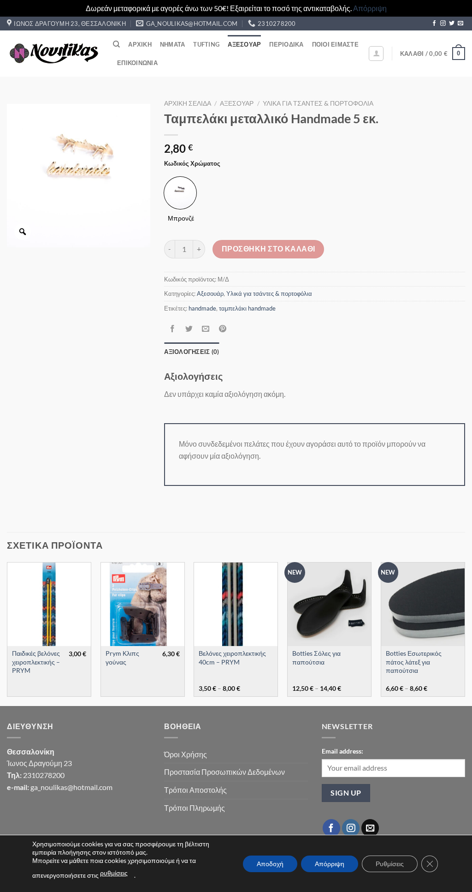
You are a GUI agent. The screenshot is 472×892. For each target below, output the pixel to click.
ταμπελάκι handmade (247, 308)
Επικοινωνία (137, 62)
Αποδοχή (270, 864)
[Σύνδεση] (376, 53)
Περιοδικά (286, 44)
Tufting (206, 44)
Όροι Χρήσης (185, 754)
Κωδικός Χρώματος (192, 164)
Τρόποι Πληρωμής (194, 807)
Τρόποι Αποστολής (195, 789)
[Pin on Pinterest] (222, 328)
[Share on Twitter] (189, 328)
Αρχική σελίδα (187, 103)
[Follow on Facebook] (434, 23)
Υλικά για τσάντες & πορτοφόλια (318, 103)
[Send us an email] (460, 23)
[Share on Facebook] (172, 328)
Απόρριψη (370, 8)
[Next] (465, 633)
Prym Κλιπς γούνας (122, 657)
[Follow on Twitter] (451, 23)
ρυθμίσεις (114, 873)
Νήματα (172, 44)
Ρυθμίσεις (390, 864)
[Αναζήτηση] (116, 44)
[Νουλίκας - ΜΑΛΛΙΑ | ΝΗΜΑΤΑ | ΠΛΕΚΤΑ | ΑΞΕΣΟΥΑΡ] (53, 53)
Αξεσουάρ (244, 44)
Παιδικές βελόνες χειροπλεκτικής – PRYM (36, 661)
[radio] (180, 193)
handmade (202, 308)
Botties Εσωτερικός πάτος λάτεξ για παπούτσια (414, 661)
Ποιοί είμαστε (335, 44)
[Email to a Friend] (205, 328)
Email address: (342, 751)
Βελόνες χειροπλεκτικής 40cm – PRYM (232, 657)
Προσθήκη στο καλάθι (268, 249)
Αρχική (140, 44)
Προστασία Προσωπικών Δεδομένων (224, 771)
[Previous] (7, 633)
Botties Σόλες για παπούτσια (316, 657)
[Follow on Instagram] (443, 23)
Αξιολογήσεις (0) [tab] (191, 351)
